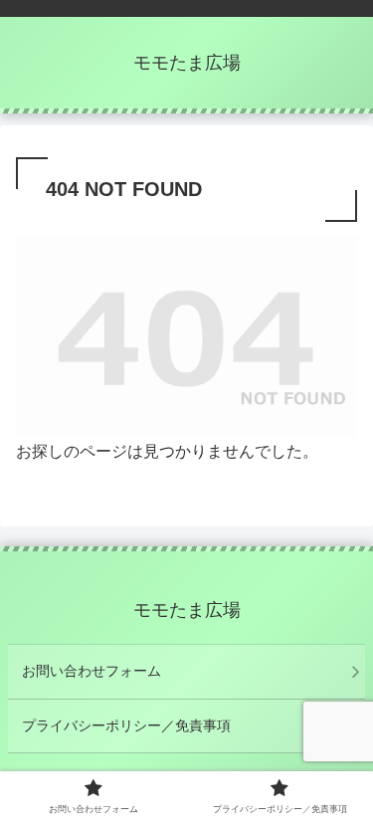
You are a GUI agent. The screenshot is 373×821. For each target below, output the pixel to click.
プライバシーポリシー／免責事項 (126, 725)
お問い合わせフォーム (91, 671)
